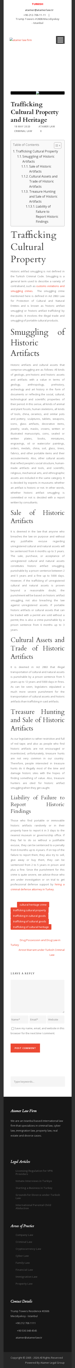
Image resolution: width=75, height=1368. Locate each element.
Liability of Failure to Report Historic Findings (47, 214)
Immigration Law (26, 1276)
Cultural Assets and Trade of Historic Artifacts (43, 181)
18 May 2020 (22, 126)
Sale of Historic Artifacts (40, 169)
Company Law (24, 1235)
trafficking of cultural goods (29, 921)
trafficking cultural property (29, 910)
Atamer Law (47, 126)
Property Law (24, 1283)
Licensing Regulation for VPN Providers (34, 1172)
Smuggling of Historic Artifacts (38, 159)
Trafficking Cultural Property (37, 151)
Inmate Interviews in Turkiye (34, 1181)
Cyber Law (22, 1256)
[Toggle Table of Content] (55, 145)
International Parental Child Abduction (33, 1206)
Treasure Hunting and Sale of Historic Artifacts (43, 196)
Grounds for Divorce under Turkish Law (38, 1196)
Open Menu (60, 40)
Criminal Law (23, 131)
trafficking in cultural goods (29, 916)
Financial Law (24, 1269)
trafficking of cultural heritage (31, 927)
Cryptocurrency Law (28, 1249)
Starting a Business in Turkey (34, 1188)
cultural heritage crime (33, 904)
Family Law (23, 1262)
